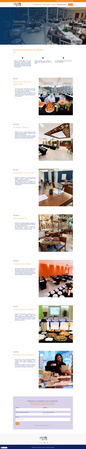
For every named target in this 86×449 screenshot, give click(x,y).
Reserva (70, 4)
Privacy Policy (49, 425)
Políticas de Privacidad (50, 447)
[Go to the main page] (17, 5)
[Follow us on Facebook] (44, 442)
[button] (71, 96)
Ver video (17, 30)
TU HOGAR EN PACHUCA (37, 4)
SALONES (53, 4)
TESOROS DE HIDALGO (46, 4)
